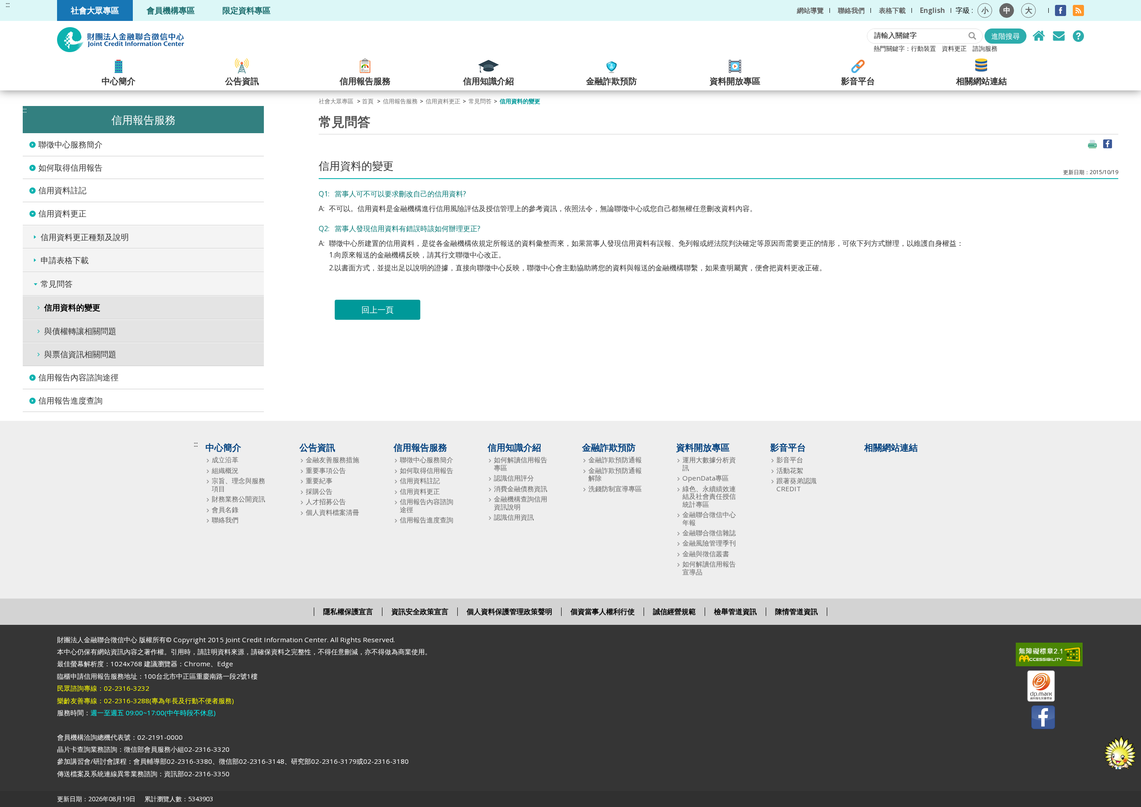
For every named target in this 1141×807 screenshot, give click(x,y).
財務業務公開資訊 (238, 499)
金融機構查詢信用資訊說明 (520, 503)
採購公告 (319, 491)
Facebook (1060, 10)
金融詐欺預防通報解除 (615, 474)
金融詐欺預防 (611, 80)
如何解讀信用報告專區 (520, 464)
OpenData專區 (705, 478)
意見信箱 (1058, 36)
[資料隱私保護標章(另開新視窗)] (1035, 687)
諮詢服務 (985, 48)
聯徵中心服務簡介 (70, 144)
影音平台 (858, 80)
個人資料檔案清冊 (332, 512)
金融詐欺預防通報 (615, 460)
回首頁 (1039, 36)
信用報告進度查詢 (70, 400)
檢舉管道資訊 (735, 611)
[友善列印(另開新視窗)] (1092, 143)
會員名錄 (225, 510)
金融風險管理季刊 (709, 543)
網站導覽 (810, 10)
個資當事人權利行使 (602, 611)
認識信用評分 (514, 478)
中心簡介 (118, 80)
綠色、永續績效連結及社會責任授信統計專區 (709, 496)
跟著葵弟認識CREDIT (796, 485)
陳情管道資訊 (796, 611)
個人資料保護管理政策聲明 (509, 611)
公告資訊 (242, 80)
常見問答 (1078, 36)
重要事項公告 (326, 470)
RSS (1078, 10)
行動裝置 (923, 48)
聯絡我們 (851, 10)
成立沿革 (225, 460)
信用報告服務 (365, 80)
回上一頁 (377, 309)
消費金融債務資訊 (520, 489)
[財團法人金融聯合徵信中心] (120, 39)
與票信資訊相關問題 (80, 354)
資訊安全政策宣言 (419, 611)
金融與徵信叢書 (705, 554)
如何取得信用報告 (70, 167)
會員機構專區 (171, 10)
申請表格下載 (65, 260)
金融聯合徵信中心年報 (709, 518)
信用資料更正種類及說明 (85, 237)
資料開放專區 (735, 80)
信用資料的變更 (72, 307)
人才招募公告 (326, 501)
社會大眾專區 (95, 10)
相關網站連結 (981, 80)
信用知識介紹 (488, 80)
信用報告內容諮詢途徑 (78, 377)
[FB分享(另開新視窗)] (1107, 143)
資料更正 (954, 48)
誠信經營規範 (674, 611)
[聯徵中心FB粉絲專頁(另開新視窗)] (1035, 719)
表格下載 (892, 10)
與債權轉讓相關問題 (80, 331)
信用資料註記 (62, 190)
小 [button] (985, 10)
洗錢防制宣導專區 (615, 489)
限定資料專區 (246, 10)
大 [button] (1028, 10)
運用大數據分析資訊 (709, 464)
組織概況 (225, 470)
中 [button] (1006, 10)
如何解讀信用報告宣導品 (709, 568)
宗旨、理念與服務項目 (238, 485)
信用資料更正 (62, 213)
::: (8, 4)
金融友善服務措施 (332, 460)
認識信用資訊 (514, 517)
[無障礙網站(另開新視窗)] (1035, 656)
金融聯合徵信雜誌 (709, 533)
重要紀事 (319, 481)
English (932, 10)
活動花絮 (789, 470)
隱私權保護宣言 (348, 611)
